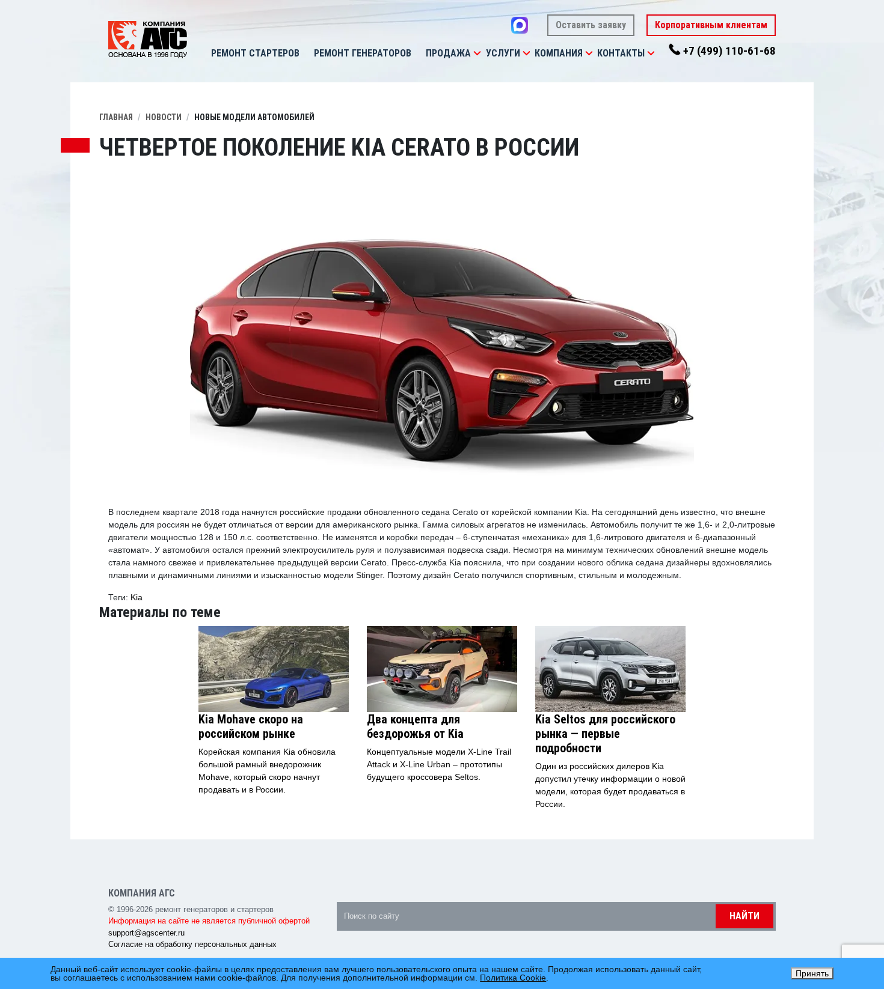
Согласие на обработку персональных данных (192, 944)
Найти (744, 916)
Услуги (503, 53)
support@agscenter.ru (146, 932)
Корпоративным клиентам (711, 25)
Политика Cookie (513, 977)
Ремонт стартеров (255, 53)
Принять (812, 973)
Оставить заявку (591, 25)
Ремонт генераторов (362, 53)
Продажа (448, 53)
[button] (476, 53)
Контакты (621, 53)
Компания (559, 53)
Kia (136, 597)
